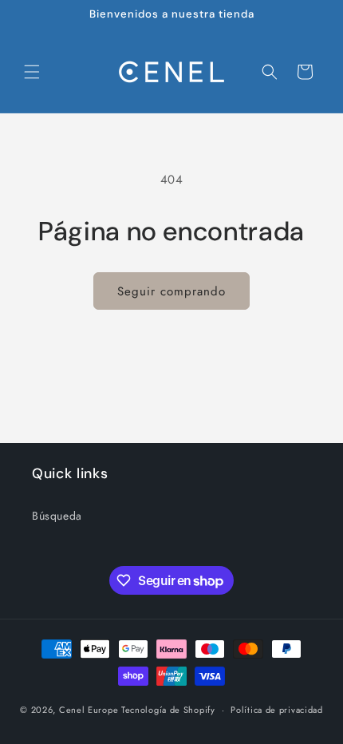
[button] (31, 71)
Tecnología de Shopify (168, 709)
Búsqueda (57, 516)
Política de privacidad (276, 709)
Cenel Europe (88, 709)
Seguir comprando (171, 291)
